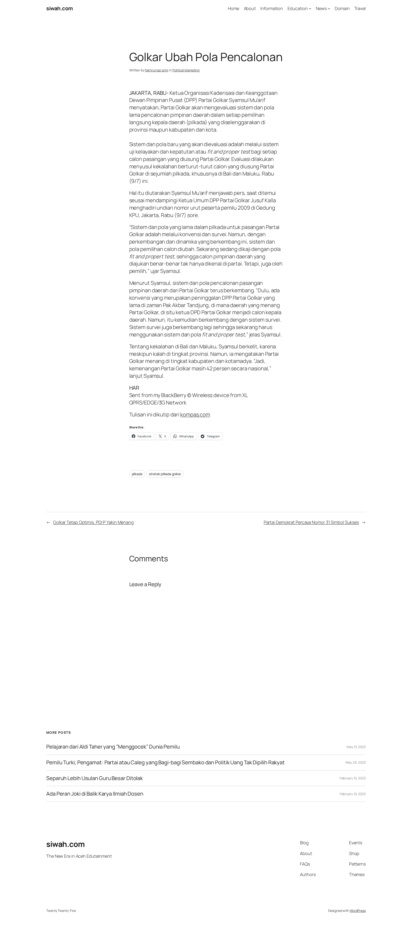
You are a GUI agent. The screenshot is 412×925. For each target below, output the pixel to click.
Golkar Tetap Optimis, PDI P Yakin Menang (93, 522)
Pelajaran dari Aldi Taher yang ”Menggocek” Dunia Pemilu (113, 747)
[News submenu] (329, 8)
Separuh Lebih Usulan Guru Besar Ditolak (94, 778)
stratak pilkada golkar (165, 474)
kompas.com (195, 414)
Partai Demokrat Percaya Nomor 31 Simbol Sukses (311, 522)
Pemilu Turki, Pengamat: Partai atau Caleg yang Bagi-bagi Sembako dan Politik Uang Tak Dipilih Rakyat (165, 763)
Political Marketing (186, 70)
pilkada (137, 474)
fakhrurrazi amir (156, 70)
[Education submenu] (310, 8)
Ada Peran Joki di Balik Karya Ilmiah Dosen (94, 794)
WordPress (358, 910)
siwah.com (59, 8)
